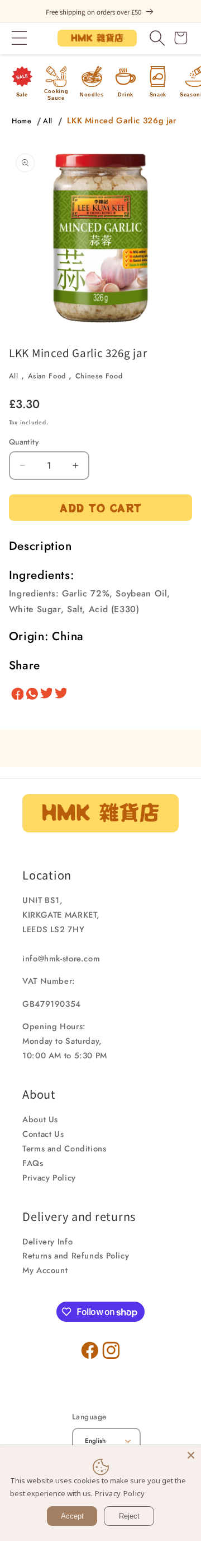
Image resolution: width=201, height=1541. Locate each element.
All (47, 121)
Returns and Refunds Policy (75, 1256)
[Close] (191, 1455)
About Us (40, 1119)
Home (22, 121)
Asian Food (47, 376)
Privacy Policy (49, 1178)
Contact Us (43, 1134)
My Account (45, 1270)
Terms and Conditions (64, 1148)
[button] (19, 38)
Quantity (24, 441)
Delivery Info (47, 1241)
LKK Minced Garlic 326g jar (121, 120)
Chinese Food (99, 376)
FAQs (33, 1163)
